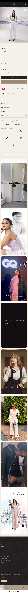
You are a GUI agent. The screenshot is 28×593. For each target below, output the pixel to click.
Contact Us (3, 566)
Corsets (2, 548)
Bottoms (2, 544)
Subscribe (4, 581)
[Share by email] (11, 128)
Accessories (3, 550)
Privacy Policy (3, 562)
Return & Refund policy (5, 560)
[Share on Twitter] (7, 128)
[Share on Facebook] (5, 128)
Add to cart (14, 77)
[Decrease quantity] (23, 587)
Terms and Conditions (5, 556)
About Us (3, 568)
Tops (2, 542)
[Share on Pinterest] (9, 128)
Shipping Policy (4, 558)
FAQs (2, 564)
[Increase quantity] (26, 587)
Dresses (2, 546)
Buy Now (14, 82)
